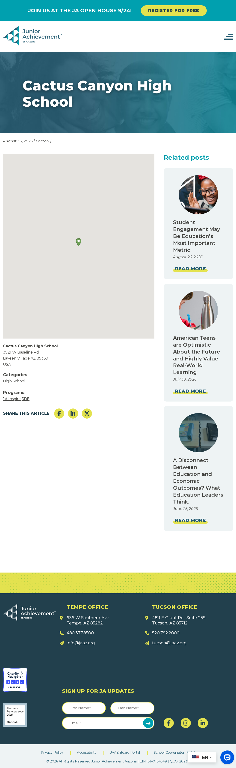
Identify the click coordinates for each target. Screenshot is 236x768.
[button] (78, 242)
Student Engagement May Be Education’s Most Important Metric (196, 236)
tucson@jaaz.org (169, 642)
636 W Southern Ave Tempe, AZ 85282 (88, 620)
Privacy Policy (52, 752)
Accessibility (86, 752)
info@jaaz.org (81, 642)
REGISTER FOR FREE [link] (173, 10)
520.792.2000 (166, 633)
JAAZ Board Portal (125, 752)
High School (14, 381)
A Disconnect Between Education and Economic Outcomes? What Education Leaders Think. (198, 481)
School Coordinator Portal (174, 752)
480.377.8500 (80, 633)
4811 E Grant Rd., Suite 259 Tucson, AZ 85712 (179, 620)
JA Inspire (12, 399)
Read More (190, 268)
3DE (26, 399)
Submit (148, 723)
